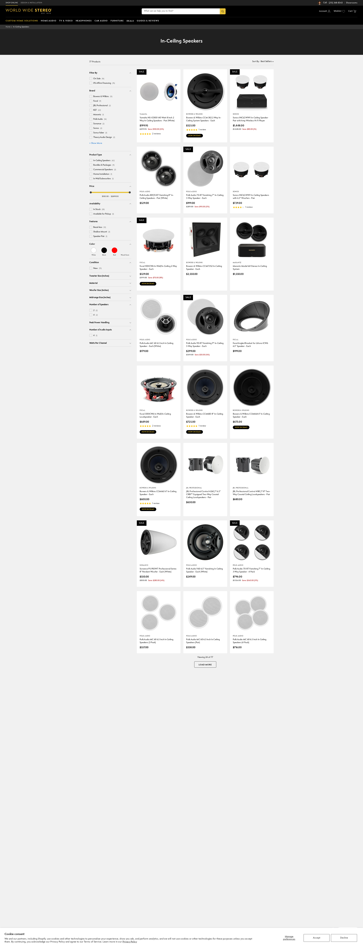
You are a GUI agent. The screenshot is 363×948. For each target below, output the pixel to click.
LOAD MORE (205, 665)
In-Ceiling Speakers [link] (104, 161)
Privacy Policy (130, 942)
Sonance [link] (98, 124)
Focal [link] (97, 101)
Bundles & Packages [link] (103, 165)
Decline (344, 938)
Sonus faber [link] (100, 133)
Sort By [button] (256, 61)
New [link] (97, 268)
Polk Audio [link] (99, 119)
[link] (93, 251)
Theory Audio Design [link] (104, 137)
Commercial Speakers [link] (104, 170)
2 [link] (95, 310)
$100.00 (105, 196)
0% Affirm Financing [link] (104, 83)
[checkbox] (90, 78)
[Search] (223, 11)
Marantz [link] (98, 115)
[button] (352, 11)
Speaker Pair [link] (100, 236)
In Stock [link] (99, 209)
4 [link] (95, 315)
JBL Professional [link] (102, 106)
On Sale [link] (98, 79)
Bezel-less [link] (99, 227)
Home (8, 27)
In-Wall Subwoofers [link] (103, 179)
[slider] (91, 192)
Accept (316, 938)
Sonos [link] (97, 128)
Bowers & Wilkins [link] (102, 96)
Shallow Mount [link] (101, 232)
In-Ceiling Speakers (21, 27)
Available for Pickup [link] (103, 214)
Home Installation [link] (102, 174)
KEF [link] (97, 110)
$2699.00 (115, 196)
